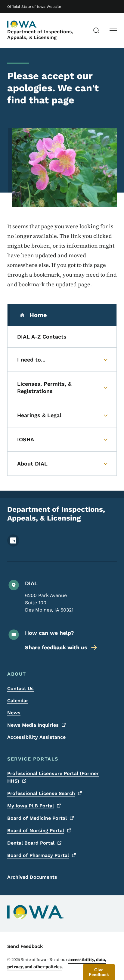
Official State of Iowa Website (34, 7)
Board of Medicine (37, 818)
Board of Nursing (35, 830)
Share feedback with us (56, 647)
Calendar (17, 700)
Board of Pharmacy (38, 855)
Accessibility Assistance (36, 737)
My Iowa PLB (30, 806)
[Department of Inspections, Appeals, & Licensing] (22, 24)
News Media (33, 725)
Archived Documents (32, 877)
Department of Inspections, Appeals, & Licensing (40, 34)
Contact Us (20, 688)
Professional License (41, 793)
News (13, 713)
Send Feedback (25, 946)
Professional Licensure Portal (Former (53, 777)
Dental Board (30, 843)
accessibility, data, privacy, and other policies (56, 963)
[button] (99, 972)
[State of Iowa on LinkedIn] (13, 545)
